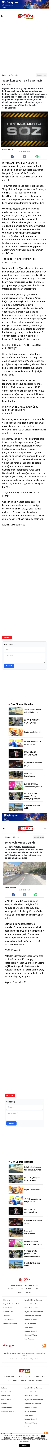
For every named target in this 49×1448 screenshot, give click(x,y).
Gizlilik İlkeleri (13, 1289)
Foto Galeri (7, 1308)
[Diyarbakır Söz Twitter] (7, 1345)
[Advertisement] (24, 46)
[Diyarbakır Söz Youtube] (13, 1345)
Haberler (5, 75)
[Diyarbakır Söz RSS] (44, 1345)
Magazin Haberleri (10, 1323)
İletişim (20, 1292)
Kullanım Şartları (31, 1285)
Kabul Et (24, 1445)
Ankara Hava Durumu (32, 1304)
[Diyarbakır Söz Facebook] (4, 1345)
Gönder (9, 666)
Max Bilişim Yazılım (33, 1359)
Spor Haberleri (8, 1319)
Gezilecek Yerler (30, 1335)
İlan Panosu (29, 1339)
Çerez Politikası (27, 1289)
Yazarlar (6, 1315)
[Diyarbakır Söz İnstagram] (10, 1345)
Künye (38, 1289)
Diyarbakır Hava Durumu (33, 1312)
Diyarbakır (14, 75)
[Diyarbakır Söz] (25, 16)
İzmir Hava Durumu (31, 1308)
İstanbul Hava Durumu (33, 1300)
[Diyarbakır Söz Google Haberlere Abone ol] (41, 75)
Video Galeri (8, 1312)
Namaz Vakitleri (30, 1323)
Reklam (28, 1292)
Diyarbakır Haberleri (11, 1304)
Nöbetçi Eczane (30, 1319)
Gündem (16, 837)
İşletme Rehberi (30, 1331)
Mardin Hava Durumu (32, 1315)
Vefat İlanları (29, 1327)
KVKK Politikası (17, 1285)
